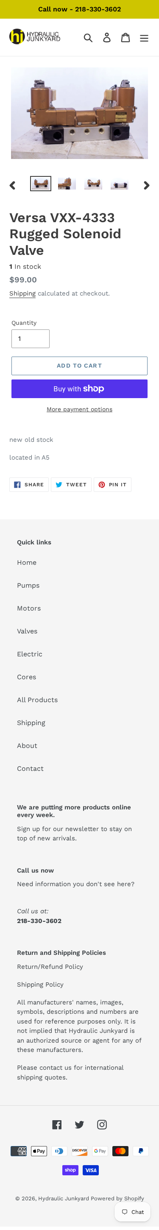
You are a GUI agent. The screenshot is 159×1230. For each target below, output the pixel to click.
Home (26, 562)
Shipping (22, 293)
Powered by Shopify (117, 1198)
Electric (29, 654)
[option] (41, 185)
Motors (29, 608)
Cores (26, 677)
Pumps (28, 585)
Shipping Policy (40, 984)
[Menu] (144, 37)
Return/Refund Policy (50, 967)
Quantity (23, 322)
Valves (27, 631)
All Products (37, 700)
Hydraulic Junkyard (64, 1198)
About (27, 746)
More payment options (79, 409)
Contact (30, 768)
